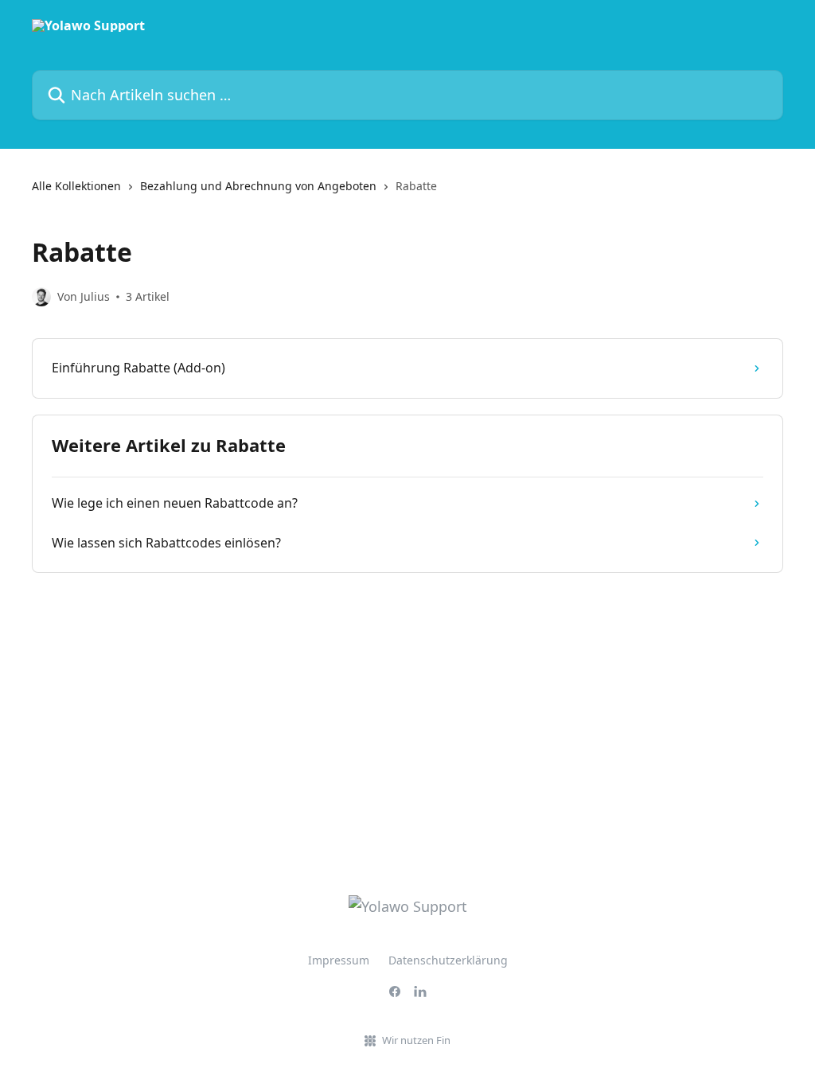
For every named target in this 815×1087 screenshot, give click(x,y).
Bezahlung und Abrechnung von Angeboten (258, 185)
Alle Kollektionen (76, 185)
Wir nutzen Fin (416, 1040)
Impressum (338, 960)
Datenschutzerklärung (448, 960)
